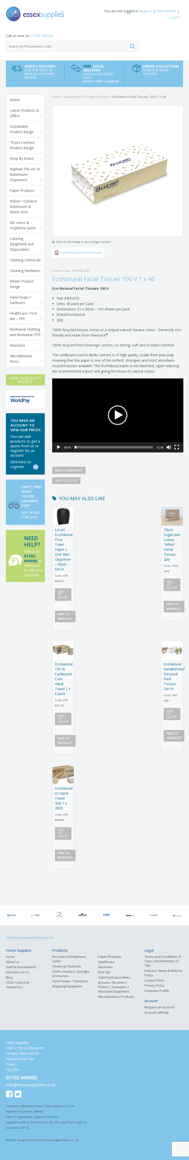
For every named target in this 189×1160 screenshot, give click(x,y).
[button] (117, 415)
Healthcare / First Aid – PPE (23, 316)
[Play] (58, 447)
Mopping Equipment (67, 986)
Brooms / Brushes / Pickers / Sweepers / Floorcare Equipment (113, 987)
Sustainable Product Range (21, 129)
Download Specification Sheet (80, 252)
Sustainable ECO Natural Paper (86, 96)
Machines (17, 345)
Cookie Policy (154, 980)
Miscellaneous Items (21, 359)
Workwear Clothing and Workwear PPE (25, 332)
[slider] (114, 447)
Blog (9, 977)
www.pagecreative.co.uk (62, 1140)
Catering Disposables (114, 977)
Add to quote (66, 481)
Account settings (156, 1012)
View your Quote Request (25, 380)
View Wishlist (166, 11)
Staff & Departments (21, 967)
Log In (174, 17)
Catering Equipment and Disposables (22, 244)
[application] (117, 415)
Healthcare (106, 962)
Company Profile (156, 990)
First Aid (104, 972)
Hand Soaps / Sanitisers (20, 300)
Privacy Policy (154, 985)
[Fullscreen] (176, 447)
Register (145, 11)
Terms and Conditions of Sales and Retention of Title (162, 961)
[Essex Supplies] (50, 14)
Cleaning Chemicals (25, 260)
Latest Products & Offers (24, 113)
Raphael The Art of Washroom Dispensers (25, 174)
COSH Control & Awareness (17, 984)
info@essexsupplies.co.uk (31, 1085)
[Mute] (168, 447)
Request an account (159, 1007)
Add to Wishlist (69, 470)
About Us (12, 962)
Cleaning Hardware (25, 270)
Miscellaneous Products (116, 996)
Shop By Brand (22, 158)
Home (15, 99)
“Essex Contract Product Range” (22, 145)
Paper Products (22, 190)
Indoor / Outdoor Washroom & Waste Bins (23, 206)
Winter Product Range (22, 284)
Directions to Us (17, 972)
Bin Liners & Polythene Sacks (23, 225)
